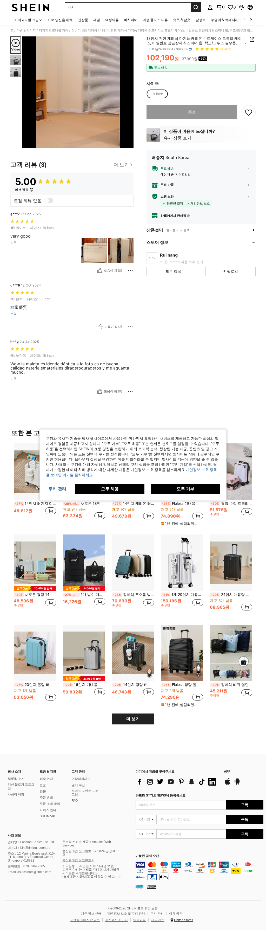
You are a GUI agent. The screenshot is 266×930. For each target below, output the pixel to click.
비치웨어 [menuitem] (130, 20)
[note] (181, 523)
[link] (220, 7)
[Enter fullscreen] (129, 144)
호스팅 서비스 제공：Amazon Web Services (86, 843)
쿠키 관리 (157, 913)
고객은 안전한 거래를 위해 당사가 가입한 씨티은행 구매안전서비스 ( (90, 873)
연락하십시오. (81, 779)
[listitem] (35, 484)
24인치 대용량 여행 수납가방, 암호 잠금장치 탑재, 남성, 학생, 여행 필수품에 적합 (231, 595)
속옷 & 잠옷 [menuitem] (181, 20)
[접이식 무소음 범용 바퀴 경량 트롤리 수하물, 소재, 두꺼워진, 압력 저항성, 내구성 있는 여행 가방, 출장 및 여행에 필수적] (133, 562)
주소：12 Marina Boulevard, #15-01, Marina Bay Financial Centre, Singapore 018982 (31, 857)
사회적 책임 (16, 794)
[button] (241, 7)
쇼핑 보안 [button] (167, 196)
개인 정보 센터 (91, 913)
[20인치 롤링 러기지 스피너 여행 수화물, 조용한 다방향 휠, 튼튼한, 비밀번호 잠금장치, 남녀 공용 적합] (35, 653)
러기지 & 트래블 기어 (53, 30)
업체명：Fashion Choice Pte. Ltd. (31, 842)
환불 (43, 791)
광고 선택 (157, 920)
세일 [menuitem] (96, 20)
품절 (192, 112)
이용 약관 (175, 913)
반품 (43, 785)
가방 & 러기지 (26, 30)
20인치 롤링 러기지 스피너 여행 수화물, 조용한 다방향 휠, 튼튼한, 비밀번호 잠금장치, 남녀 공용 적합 (35, 685)
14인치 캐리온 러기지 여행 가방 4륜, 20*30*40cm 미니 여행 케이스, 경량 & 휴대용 (133, 503)
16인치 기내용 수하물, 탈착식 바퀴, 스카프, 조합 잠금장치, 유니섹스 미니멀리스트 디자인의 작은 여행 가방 (84, 685)
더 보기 (133, 719)
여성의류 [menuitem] (112, 20)
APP (227, 771)
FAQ (75, 800)
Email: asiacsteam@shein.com (29, 872)
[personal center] (210, 7)
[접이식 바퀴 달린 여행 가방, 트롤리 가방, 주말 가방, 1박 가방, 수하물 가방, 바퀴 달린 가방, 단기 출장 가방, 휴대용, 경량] (231, 653)
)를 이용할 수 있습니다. (105, 876)
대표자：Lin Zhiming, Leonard (29, 848)
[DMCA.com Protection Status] (151, 887)
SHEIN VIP (47, 816)
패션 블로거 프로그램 (21, 786)
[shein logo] (30, 7)
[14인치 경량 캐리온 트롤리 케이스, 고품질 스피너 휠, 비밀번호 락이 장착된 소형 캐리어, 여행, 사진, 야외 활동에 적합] (133, 653)
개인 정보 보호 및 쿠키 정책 (126, 913)
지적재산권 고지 (116, 920)
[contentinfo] (199, 871)
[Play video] (78, 92)
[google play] (237, 784)
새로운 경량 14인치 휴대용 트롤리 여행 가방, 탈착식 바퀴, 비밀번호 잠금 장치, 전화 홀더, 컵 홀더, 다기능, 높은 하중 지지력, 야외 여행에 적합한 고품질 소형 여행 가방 (35, 595)
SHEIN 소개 (16, 779)
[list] (177, 782)
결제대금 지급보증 (76, 876)
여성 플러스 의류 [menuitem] (155, 20)
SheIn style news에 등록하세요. (161, 795)
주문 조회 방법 (50, 804)
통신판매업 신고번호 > (78, 860)
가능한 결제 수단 (147, 856)
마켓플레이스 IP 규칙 (85, 920)
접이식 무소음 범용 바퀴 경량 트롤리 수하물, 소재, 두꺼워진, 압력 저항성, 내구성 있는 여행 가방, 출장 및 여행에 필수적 (133, 595)
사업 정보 (14, 835)
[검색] (196, 7)
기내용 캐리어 (87, 30)
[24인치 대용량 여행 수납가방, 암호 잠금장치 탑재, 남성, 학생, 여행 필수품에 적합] (231, 562)
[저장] (249, 112)
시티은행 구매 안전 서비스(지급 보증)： (89, 866)
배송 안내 (46, 779)
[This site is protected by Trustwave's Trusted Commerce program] (139, 887)
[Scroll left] (245, 20)
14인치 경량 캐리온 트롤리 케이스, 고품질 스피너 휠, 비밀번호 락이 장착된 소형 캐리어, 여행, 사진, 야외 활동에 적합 (133, 685)
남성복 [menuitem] (201, 20)
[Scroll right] (251, 20)
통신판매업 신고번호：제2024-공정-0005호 (91, 853)
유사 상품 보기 (177, 138)
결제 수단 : (79, 785)
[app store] (227, 784)
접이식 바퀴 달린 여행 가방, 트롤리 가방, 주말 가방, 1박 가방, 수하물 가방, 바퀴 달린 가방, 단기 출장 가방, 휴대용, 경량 (231, 685)
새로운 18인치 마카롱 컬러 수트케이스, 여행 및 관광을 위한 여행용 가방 (84, 503)
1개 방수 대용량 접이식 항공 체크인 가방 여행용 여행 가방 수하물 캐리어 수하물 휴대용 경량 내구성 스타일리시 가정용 (84, 595)
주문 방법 (46, 797)
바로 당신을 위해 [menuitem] (60, 20)
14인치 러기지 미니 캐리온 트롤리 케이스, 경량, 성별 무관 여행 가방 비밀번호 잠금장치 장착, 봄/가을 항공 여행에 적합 (35, 503)
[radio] (157, 94)
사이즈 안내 (48, 810)
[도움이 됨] (100, 270)
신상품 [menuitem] (83, 20)
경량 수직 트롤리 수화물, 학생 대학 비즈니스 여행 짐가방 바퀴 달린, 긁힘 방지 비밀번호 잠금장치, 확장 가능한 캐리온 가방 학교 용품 (231, 503)
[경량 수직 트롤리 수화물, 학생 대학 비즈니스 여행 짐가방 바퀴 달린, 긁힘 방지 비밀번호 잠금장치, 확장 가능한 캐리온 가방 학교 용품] (231, 471)
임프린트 (139, 920)
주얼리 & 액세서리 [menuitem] (224, 20)
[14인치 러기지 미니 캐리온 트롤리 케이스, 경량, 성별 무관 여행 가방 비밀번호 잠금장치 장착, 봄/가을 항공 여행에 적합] (35, 471)
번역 (13, 242)
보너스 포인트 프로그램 (85, 792)
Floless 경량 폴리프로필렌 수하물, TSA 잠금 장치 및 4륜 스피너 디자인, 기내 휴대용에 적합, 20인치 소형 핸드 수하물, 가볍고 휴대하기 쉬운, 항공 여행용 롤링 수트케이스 (182, 685)
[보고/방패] (130, 270)
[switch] (48, 200)
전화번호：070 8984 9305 (26, 866)
